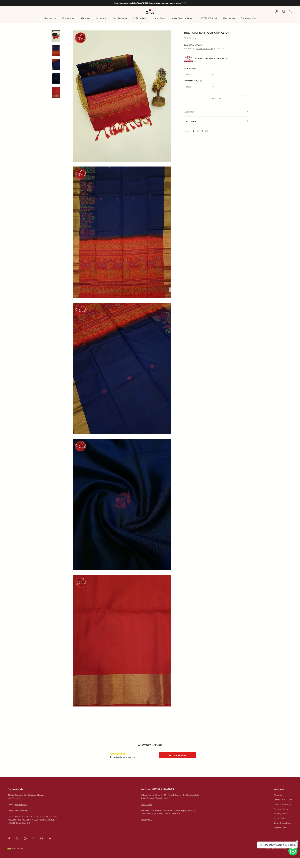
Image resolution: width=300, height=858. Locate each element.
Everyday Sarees (119, 18)
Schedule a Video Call (283, 800)
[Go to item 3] (56, 64)
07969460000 (21, 804)
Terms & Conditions (282, 823)
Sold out (216, 98)
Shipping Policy (281, 814)
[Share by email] (206, 131)
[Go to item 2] (56, 50)
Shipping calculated (204, 48)
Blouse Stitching (191, 81)
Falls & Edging (190, 68)
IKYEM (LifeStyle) (208, 18)
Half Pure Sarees (140, 18)
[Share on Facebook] (193, 131)
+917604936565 (14, 798)
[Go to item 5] (56, 92)
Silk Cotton (101, 18)
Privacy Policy (280, 818)
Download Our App (282, 804)
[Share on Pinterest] (202, 131)
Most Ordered (68, 18)
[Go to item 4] (56, 78)
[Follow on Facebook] (9, 838)
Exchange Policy (281, 809)
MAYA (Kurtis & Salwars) (183, 18)
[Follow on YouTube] (41, 838)
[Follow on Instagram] (25, 838)
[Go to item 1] (56, 36)
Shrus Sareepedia (248, 18)
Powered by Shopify (284, 849)
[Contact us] (293, 851)
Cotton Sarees (159, 18)
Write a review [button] (177, 755)
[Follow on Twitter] (17, 838)
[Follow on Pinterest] (33, 838)
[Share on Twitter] (198, 131)
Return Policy (280, 828)
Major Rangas (229, 18)
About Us (278, 795)
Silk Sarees (85, 18)
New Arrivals (50, 18)
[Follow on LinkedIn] (49, 838)
